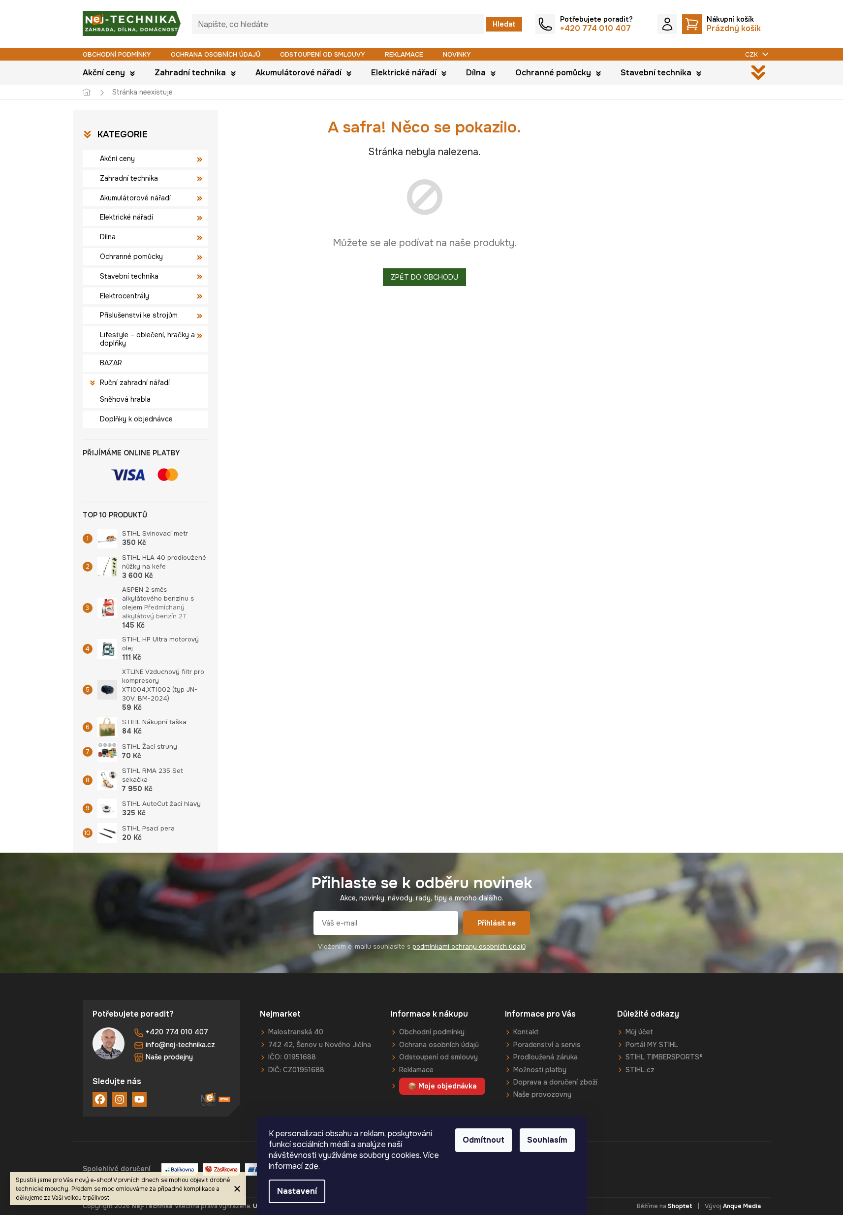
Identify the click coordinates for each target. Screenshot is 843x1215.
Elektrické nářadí (126, 217)
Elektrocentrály (124, 295)
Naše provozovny (542, 1094)
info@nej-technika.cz (180, 1044)
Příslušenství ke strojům (139, 315)
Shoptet (680, 1206)
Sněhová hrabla (125, 399)
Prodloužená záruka (545, 1057)
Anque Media (742, 1206)
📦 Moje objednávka (442, 1086)
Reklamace (404, 54)
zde (311, 1166)
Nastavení (297, 1191)
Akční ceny (117, 158)
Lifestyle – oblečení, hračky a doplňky (147, 339)
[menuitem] (109, 73)
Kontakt (526, 1031)
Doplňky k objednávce (136, 419)
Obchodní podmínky (117, 54)
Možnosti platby (539, 1069)
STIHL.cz (640, 1069)
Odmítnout (483, 1140)
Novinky (457, 54)
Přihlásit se (496, 923)
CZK (752, 54)
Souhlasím (547, 1140)
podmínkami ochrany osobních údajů (469, 946)
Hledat (504, 24)
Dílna (108, 236)
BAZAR (111, 362)
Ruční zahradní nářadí (135, 382)
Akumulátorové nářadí (135, 197)
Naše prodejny (169, 1057)
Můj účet (639, 1031)
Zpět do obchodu (424, 277)
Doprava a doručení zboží (555, 1082)
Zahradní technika (129, 178)
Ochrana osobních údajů (215, 54)
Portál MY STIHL (651, 1044)
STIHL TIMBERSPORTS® (664, 1057)
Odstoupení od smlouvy (322, 54)
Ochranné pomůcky (131, 256)
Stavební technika (129, 276)
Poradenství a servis (547, 1044)
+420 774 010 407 (177, 1031)
